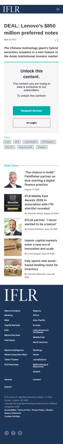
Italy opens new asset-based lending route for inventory (41, 265)
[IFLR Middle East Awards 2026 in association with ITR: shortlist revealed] (13, 203)
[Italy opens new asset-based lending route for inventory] (13, 267)
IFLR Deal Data (11, 365)
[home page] (11, 9)
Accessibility (10, 410)
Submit (36, 372)
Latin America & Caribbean (40, 331)
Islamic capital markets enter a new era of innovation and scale (41, 244)
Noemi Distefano (36, 229)
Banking (8, 315)
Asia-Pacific (39, 320)
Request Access (31, 110)
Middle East (39, 337)
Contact (37, 379)
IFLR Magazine (48, 142)
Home (36, 355)
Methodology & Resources (40, 366)
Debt (17, 142)
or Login (31, 122)
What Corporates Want (15, 355)
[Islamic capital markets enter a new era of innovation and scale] (13, 247)
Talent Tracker (11, 360)
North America (40, 342)
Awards (8, 379)
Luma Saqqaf (34, 253)
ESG (6, 330)
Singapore (42, 147)
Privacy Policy (38, 410)
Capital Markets (30, 142)
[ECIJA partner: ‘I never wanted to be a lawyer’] (13, 227)
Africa (36, 315)
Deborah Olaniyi (35, 213)
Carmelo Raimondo (37, 274)
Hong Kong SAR (25, 147)
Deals (7, 142)
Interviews (9, 340)
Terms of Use (24, 410)
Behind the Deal (12, 335)
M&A (6, 320)
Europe (36, 325)
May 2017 (10, 147)
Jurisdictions (39, 360)
